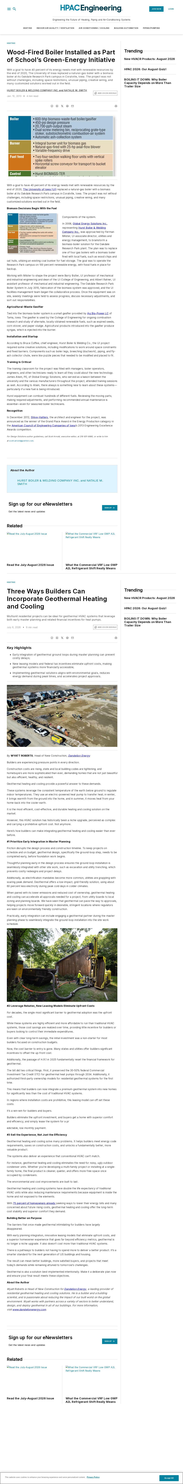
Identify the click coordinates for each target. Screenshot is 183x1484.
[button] (9, 9)
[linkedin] (57, 106)
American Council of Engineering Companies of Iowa (44, 425)
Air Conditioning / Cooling (94, 28)
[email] (72, 106)
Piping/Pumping (151, 28)
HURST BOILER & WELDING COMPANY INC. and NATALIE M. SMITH (47, 90)
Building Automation (126, 28)
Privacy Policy (93, 1477)
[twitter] (62, 106)
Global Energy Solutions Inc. (90, 223)
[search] (14, 9)
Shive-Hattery (39, 417)
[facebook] (51, 106)
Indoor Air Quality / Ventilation (55, 28)
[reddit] (67, 106)
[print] (116, 106)
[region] (91, 1478)
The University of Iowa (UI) (39, 189)
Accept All (169, 1478)
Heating (27, 28)
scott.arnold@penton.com (21, 441)
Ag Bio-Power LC (98, 313)
